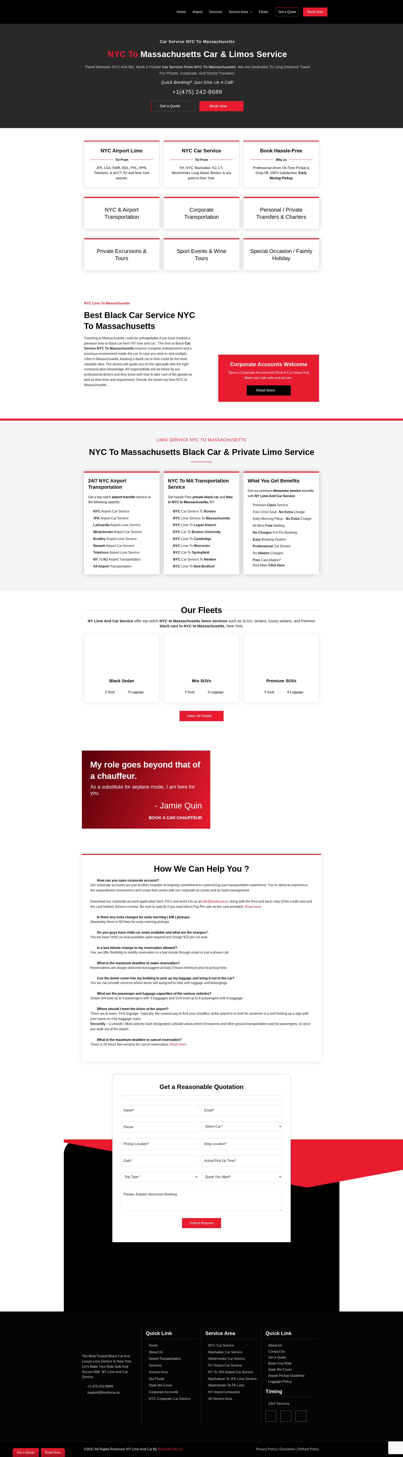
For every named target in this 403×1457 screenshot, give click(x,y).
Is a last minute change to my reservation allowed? (137, 948)
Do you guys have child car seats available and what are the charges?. (153, 932)
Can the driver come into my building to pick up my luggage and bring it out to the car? (165, 978)
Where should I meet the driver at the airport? (133, 1009)
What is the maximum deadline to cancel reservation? (139, 1040)
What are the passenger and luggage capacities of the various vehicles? (154, 993)
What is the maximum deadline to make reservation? (138, 963)
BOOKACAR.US (171, 1449)
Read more (253, 906)
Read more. (178, 1044)
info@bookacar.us (215, 901)
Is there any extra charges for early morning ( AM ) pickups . (144, 917)
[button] (250, 12)
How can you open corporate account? (128, 880)
